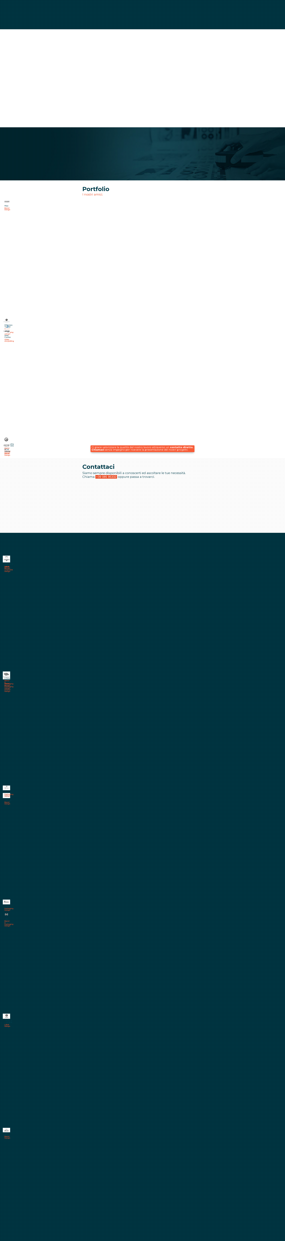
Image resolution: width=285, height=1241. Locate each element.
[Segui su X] (196, 605)
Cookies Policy (88, 605)
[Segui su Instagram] (192, 605)
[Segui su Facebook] (187, 605)
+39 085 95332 (106, 477)
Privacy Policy (170, 584)
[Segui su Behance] (201, 605)
